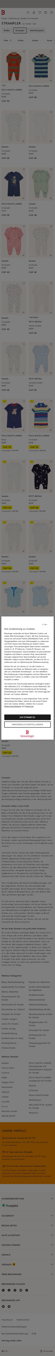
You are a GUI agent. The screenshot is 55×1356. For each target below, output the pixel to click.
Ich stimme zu (27, 717)
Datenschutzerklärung (12, 706)
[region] (27, 678)
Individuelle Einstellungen (27, 724)
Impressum (29, 706)
